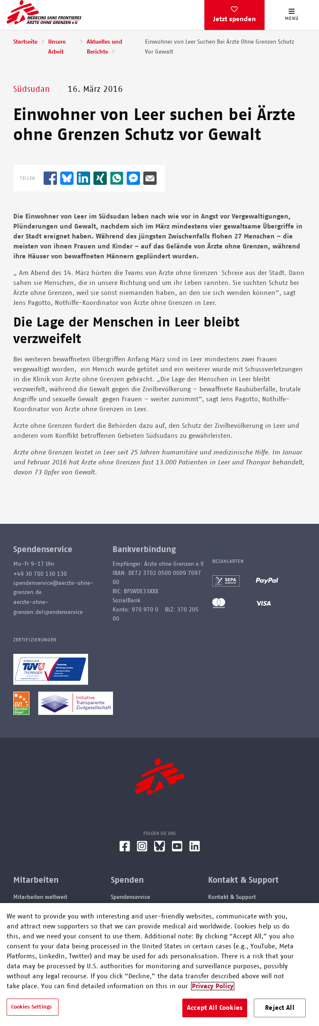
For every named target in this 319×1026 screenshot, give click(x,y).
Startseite (25, 42)
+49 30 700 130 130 (40, 574)
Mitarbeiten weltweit (40, 897)
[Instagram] (142, 849)
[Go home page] (44, 12)
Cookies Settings (31, 1007)
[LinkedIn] (194, 849)
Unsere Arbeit (57, 47)
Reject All (279, 1007)
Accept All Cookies (215, 1007)
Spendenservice (130, 897)
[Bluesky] (159, 849)
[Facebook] (124, 849)
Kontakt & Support (232, 897)
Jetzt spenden (234, 19)
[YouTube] (177, 849)
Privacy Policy (212, 986)
